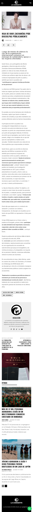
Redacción (8, 40)
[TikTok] (16, 329)
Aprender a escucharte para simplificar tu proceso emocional (24, 342)
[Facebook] (4, 45)
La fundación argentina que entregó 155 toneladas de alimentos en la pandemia (7, 344)
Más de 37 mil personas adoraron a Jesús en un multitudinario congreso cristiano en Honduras (13, 413)
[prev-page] (3, 486)
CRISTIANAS (5, 419)
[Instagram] (14, 329)
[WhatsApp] (8, 45)
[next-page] (6, 486)
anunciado (7, 241)
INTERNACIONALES (7, 469)
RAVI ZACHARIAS (7, 295)
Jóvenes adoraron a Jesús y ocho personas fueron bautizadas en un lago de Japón (16, 464)
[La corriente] (16, 3)
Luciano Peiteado (15, 420)
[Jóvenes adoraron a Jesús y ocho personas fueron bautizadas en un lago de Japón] (16, 449)
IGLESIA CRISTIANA (8, 292)
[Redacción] (3, 40)
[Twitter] (13, 45)
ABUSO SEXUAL (20, 292)
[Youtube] (22, 329)
